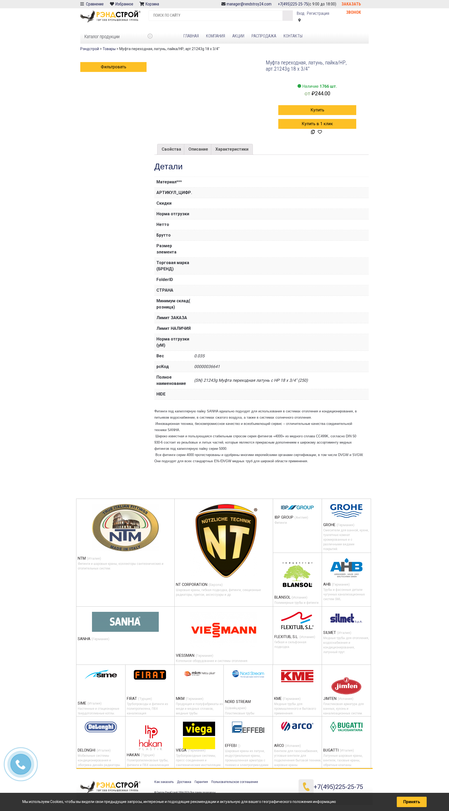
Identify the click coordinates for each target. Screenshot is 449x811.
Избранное (124, 4)
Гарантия (201, 782)
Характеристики (231, 149)
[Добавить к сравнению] (312, 132)
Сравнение (94, 4)
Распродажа (264, 35)
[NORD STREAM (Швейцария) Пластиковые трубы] (248, 674)
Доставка (184, 782)
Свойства (171, 149)
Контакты (292, 35)
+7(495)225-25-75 (293, 4)
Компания (215, 35)
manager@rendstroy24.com (249, 4)
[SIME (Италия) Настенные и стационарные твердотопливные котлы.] (100, 674)
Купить (317, 110)
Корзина (152, 4)
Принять (411, 801)
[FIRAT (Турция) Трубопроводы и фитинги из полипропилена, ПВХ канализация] (150, 675)
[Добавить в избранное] (319, 132)
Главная (191, 35)
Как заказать (164, 782)
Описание (198, 149)
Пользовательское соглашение (234, 782)
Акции (238, 35)
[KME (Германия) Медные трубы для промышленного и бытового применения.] (297, 676)
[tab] (171, 149)
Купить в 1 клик (317, 123)
